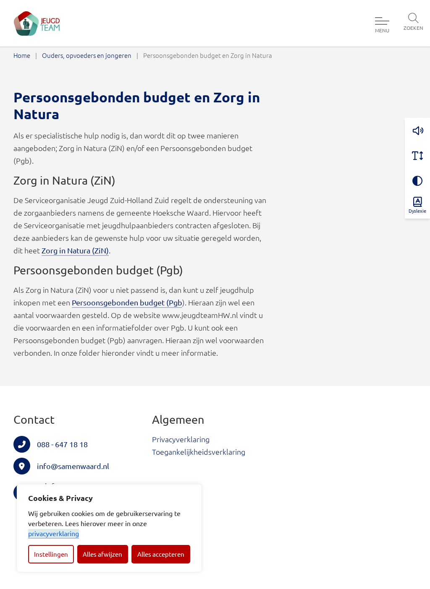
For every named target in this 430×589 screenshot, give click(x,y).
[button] (417, 130)
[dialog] (109, 528)
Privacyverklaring (181, 439)
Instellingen (51, 554)
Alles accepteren (160, 554)
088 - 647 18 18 (62, 444)
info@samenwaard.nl (73, 465)
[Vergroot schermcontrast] (417, 180)
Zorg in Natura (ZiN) (75, 250)
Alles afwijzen (102, 554)
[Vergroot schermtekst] (417, 155)
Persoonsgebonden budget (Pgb (127, 302)
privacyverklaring (53, 533)
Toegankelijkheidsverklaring (198, 451)
